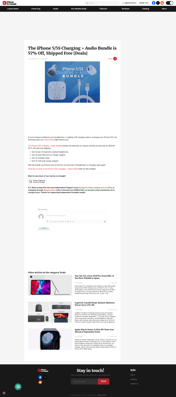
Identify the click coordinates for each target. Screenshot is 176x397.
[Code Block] (65, 221)
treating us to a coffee (102, 188)
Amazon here (49, 190)
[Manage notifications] (4, 393)
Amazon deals (130, 3)
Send (103, 381)
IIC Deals (33, 59)
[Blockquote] (63, 221)
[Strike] (55, 221)
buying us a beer (85, 188)
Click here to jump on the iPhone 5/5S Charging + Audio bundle (53, 169)
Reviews (125, 9)
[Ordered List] (57, 221)
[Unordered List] (60, 221)
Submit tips (143, 3)
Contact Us (134, 384)
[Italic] (50, 221)
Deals (55, 9)
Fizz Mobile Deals (79, 9)
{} (70, 221)
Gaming (145, 9)
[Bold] (47, 221)
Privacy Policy (101, 395)
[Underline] (52, 221)
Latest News (13, 9)
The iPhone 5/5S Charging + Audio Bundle (44, 146)
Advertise (133, 379)
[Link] (68, 221)
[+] (73, 221)
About (132, 375)
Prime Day (35, 9)
